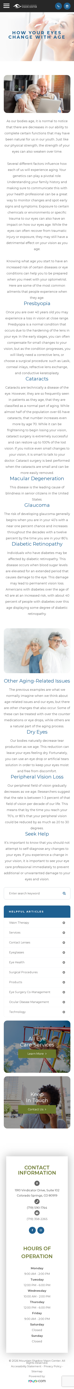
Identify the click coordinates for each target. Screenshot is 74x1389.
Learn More (36, 1053)
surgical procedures (23, 972)
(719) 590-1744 (37, 1207)
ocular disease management (29, 1002)
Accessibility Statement (26, 1366)
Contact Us (35, 1109)
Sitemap (37, 1371)
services (14, 932)
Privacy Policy (52, 1366)
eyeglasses (16, 952)
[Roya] (37, 1381)
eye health (16, 962)
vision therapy (19, 922)
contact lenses (19, 942)
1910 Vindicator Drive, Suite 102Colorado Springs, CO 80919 (37, 1193)
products (15, 982)
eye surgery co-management (29, 992)
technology (17, 1012)
